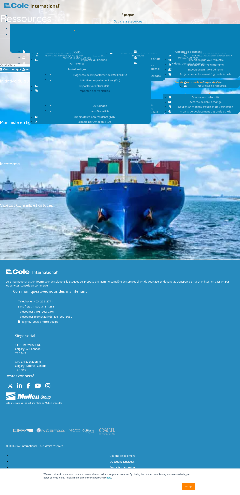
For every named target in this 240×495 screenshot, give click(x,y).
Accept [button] (188, 486)
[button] (92, 91)
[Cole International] (32, 7)
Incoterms (10, 163)
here (108, 477)
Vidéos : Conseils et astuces (26, 205)
